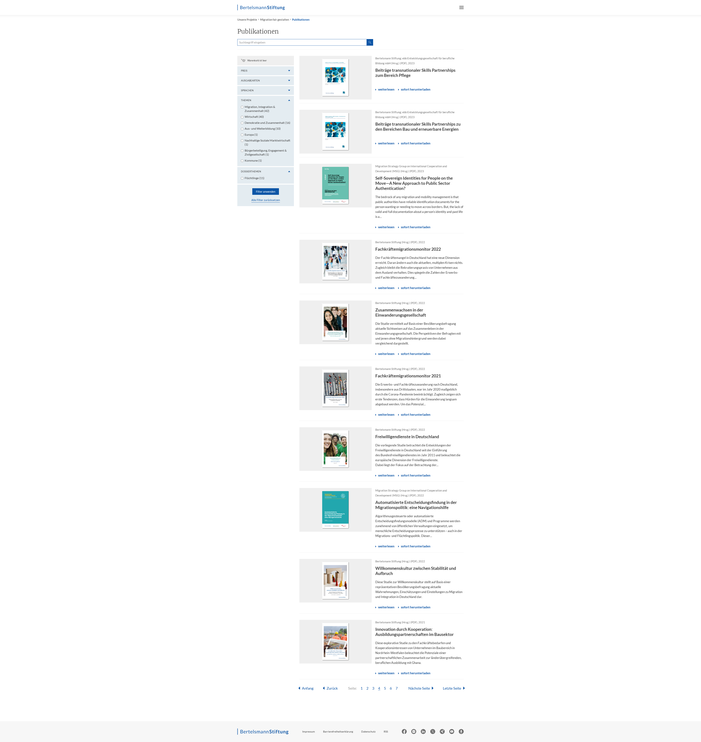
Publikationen (301, 19)
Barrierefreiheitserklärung (338, 731)
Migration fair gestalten (274, 19)
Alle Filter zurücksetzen (265, 200)
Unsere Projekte (247, 19)
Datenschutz (368, 731)
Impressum (308, 731)
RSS (386, 731)
